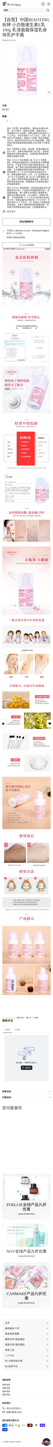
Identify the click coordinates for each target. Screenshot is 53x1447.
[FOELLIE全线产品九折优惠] (26, 1188)
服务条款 (6, 1391)
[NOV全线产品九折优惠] (26, 1235)
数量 (4, 116)
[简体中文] (44, 1443)
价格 (4, 105)
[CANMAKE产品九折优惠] (26, 1277)
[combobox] (26, 10)
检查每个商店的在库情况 (16, 237)
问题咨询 (6, 1097)
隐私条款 (6, 1395)
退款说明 (6, 1388)
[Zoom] (49, 92)
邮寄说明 (6, 1385)
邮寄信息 (6, 1091)
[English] (48, 1443)
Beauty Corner (9, 40)
